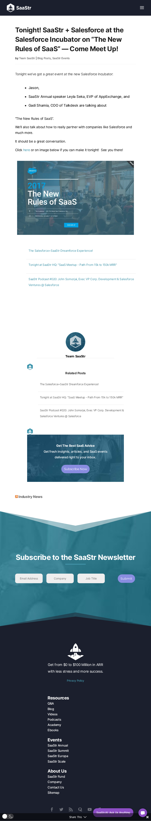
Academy (54, 725)
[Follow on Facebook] (52, 809)
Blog (51, 709)
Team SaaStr (27, 58)
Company (55, 782)
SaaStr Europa (58, 756)
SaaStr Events (61, 58)
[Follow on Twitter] (61, 809)
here (26, 150)
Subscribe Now (75, 469)
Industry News (30, 497)
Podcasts (54, 719)
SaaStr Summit (58, 751)
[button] (8, 816)
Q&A (51, 703)
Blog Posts (44, 58)
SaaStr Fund (56, 776)
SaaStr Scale (56, 761)
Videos (53, 714)
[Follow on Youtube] (90, 809)
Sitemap (53, 793)
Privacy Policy (75, 680)
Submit (126, 578)
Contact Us (56, 787)
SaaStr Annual (58, 745)
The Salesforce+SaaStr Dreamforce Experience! (61, 250)
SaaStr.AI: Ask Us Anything (113, 812)
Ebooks (53, 730)
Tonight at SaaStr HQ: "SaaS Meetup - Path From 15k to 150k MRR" (73, 265)
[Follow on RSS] (71, 809)
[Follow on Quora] (80, 809)
